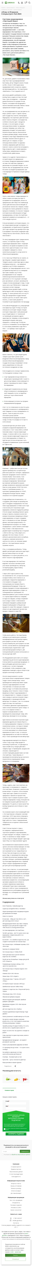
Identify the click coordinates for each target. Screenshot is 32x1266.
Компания (16, 1164)
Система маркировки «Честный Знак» (13, 930)
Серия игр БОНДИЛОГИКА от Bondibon (14, 908)
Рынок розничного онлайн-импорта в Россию (16, 1016)
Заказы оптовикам (16, 1186)
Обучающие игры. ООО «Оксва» (12, 994)
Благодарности (16, 1176)
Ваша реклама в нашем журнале (12, 1062)
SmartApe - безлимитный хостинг (12, 1057)
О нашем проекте (16, 1167)
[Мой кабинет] (22, 3)
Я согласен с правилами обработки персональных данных (16, 1129)
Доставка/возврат (16, 1193)
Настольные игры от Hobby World (12, 952)
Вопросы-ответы (16, 1183)
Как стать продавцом (16, 1200)
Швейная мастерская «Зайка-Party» (13, 986)
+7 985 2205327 (17, 1218)
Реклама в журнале (16, 1205)
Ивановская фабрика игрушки (11, 997)
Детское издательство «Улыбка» (12, 1009)
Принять (15, 1255)
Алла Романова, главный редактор (13, 906)
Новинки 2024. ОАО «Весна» (11, 973)
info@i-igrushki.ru (17, 1220)
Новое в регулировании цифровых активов (15, 1045)
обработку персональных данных (21, 1154)
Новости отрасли (8, 916)
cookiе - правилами (15, 1252)
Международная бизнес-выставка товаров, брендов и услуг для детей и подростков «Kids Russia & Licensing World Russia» (15, 925)
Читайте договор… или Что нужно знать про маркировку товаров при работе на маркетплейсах (16, 935)
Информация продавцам (16, 1197)
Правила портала (16, 1169)
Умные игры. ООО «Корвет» (11, 976)
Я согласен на (17, 1154)
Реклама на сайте (16, 1207)
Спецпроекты (16, 1202)
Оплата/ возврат (16, 1191)
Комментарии (9, 1090)
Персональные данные (16, 1171)
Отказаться (15, 1259)
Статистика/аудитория (16, 1174)
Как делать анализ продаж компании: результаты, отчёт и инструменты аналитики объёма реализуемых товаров (16, 1021)
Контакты (16, 1223)
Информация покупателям (16, 1181)
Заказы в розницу (16, 1188)
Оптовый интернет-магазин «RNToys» (14, 984)
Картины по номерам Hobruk (11, 949)
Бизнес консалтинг (16, 1210)
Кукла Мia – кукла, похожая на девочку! (14, 1059)
